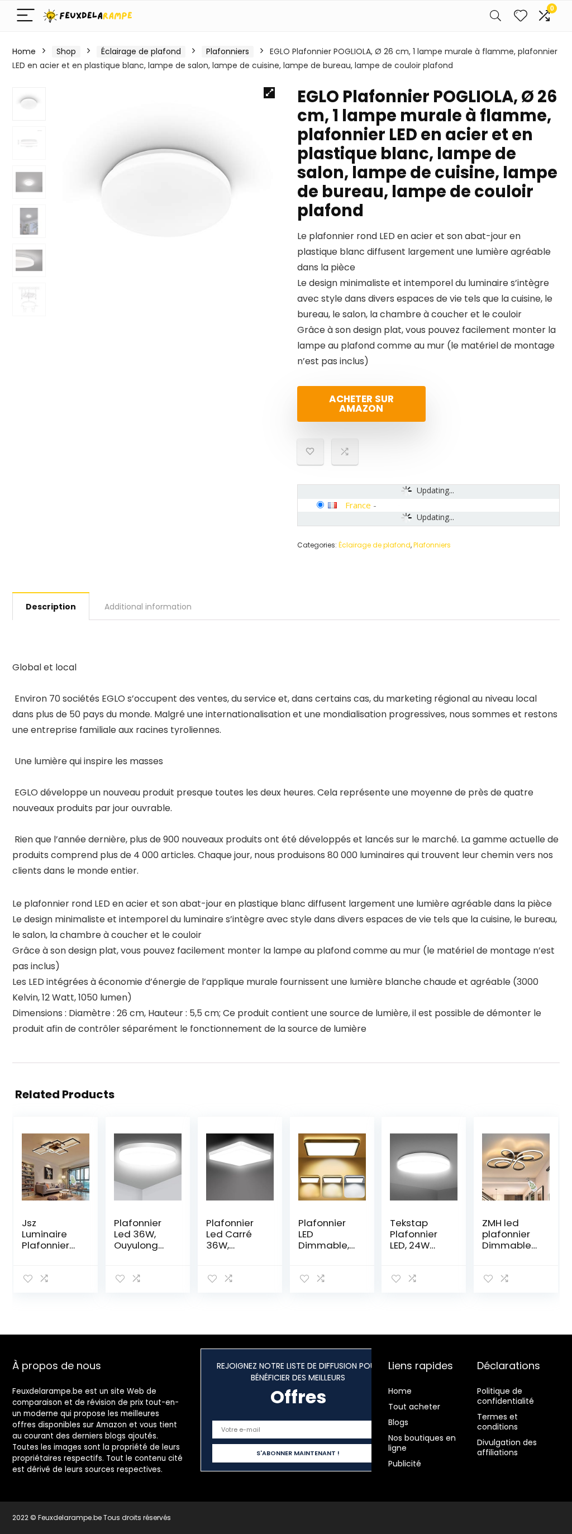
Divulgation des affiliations (507, 1447)
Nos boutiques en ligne (422, 1443)
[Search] (495, 16)
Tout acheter (414, 1406)
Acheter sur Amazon (361, 403)
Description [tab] (51, 606)
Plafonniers (227, 51)
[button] (269, 92)
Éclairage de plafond (141, 51)
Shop (66, 51)
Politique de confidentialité (505, 1396)
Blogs (398, 1422)
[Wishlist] (520, 16)
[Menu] (25, 16)
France (358, 505)
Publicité (404, 1463)
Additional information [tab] (148, 606)
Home (24, 51)
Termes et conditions (497, 1421)
